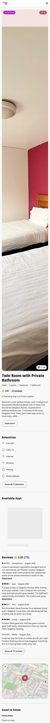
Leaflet (20, 698)
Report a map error (41, 698)
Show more (7, 578)
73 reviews (16, 390)
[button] (28, 684)
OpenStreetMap (30, 698)
